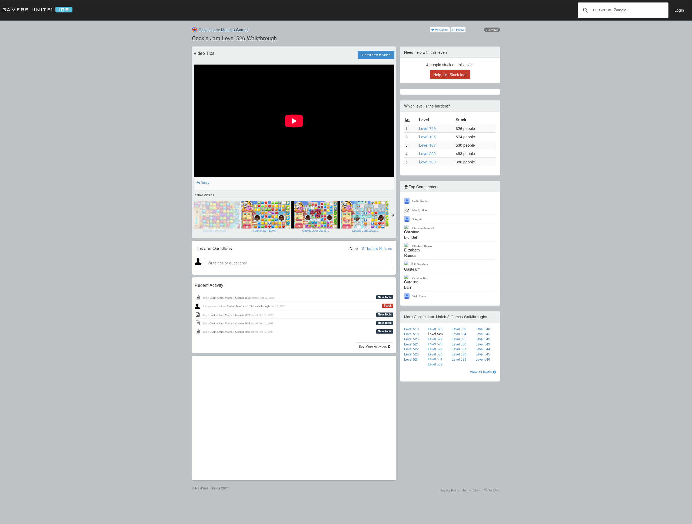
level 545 (482, 354)
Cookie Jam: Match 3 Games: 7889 (229, 331)
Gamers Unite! (35, 10)
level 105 (427, 136)
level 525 (435, 329)
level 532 (435, 364)
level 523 (411, 354)
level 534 (459, 333)
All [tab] (354, 248)
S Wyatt (417, 219)
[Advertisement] (294, 418)
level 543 (482, 344)
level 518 (411, 329)
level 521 (411, 344)
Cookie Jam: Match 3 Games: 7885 (229, 323)
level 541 (482, 333)
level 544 (482, 349)
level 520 (411, 339)
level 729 (427, 128)
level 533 (427, 161)
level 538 (459, 354)
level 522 (411, 349)
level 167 (427, 145)
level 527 (435, 339)
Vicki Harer (419, 296)
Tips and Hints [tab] (378, 248)
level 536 (459, 344)
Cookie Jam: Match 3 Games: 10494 (230, 297)
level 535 (459, 339)
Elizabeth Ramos (422, 246)
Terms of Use (471, 490)
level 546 (482, 359)
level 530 (435, 354)
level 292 (427, 153)
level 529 (435, 349)
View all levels (481, 371)
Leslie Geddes (420, 201)
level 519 (411, 333)
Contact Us (491, 490)
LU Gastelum (420, 264)
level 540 (482, 329)
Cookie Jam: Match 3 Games (223, 29)
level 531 (435, 359)
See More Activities (373, 346)
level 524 (411, 359)
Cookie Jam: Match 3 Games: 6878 (229, 315)
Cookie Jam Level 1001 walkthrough (248, 306)
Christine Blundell (423, 228)
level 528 (435, 343)
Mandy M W (419, 210)
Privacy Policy (449, 490)
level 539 (459, 359)
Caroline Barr (420, 278)
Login (679, 10)
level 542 (482, 339)
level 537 (459, 349)
